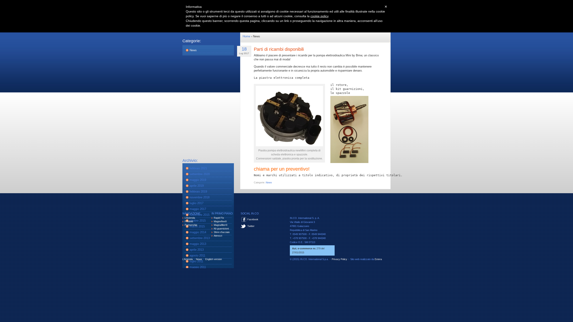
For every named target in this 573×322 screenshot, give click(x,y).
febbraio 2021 (198, 168)
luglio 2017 (196, 203)
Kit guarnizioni (221, 228)
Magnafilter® (220, 225)
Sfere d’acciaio (222, 232)
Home (246, 36)
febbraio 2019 (198, 191)
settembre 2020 (200, 174)
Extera (378, 259)
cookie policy (319, 16)
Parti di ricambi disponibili (279, 49)
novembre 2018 (200, 197)
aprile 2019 (197, 185)
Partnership (191, 225)
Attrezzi (218, 235)
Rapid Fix (219, 217)
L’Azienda (190, 217)
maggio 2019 (198, 180)
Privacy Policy (339, 259)
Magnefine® (220, 221)
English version (213, 259)
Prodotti (189, 221)
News (193, 50)
